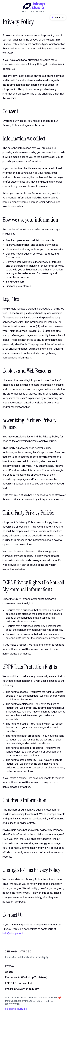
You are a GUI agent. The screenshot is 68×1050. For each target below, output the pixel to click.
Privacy (9, 966)
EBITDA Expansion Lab (19, 983)
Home (24, 12)
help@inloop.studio (13, 933)
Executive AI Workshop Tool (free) (26, 977)
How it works (38, 12)
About (9, 971)
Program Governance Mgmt (22, 988)
